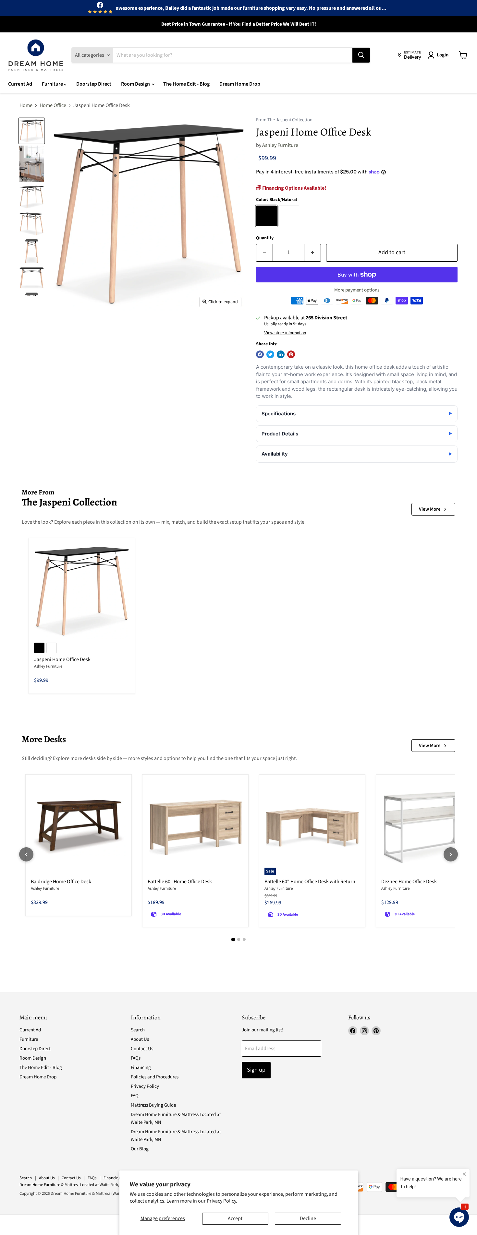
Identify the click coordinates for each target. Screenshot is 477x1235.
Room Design (136, 84)
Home (25, 105)
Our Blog (140, 1149)
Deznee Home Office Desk (409, 881)
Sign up (256, 1070)
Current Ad (20, 84)
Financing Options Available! (293, 188)
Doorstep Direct (93, 84)
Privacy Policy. (222, 1201)
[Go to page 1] (233, 940)
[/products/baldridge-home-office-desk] (78, 827)
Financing (141, 1067)
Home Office (53, 105)
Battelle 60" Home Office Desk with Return (309, 881)
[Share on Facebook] (260, 354)
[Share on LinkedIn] (281, 354)
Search (138, 1030)
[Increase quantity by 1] (312, 253)
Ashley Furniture (280, 145)
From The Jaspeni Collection (284, 120)
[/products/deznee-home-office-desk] (429, 827)
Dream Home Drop (239, 84)
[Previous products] (26, 854)
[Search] (361, 55)
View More (430, 509)
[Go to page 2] (238, 939)
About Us (140, 1039)
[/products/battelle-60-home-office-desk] (195, 827)
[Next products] (451, 854)
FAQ (135, 1095)
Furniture (53, 84)
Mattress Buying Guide (153, 1105)
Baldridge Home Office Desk (61, 881)
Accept (235, 1218)
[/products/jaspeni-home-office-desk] (81, 591)
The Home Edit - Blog (186, 84)
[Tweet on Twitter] (270, 354)
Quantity (265, 238)
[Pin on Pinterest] (291, 354)
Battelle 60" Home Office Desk (180, 881)
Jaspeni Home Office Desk (62, 659)
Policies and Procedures (154, 1077)
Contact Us (142, 1048)
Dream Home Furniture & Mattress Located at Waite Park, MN (72, 1185)
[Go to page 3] (244, 939)
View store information (285, 333)
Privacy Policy (145, 1086)
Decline (308, 1218)
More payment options (356, 290)
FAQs (136, 1058)
